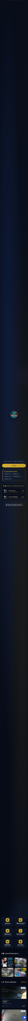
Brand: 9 (8, 473)
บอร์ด (16, 473)
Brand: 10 (8, 478)
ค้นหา (14, 465)
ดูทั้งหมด (23, 982)
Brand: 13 (8, 476)
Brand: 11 (17, 476)
